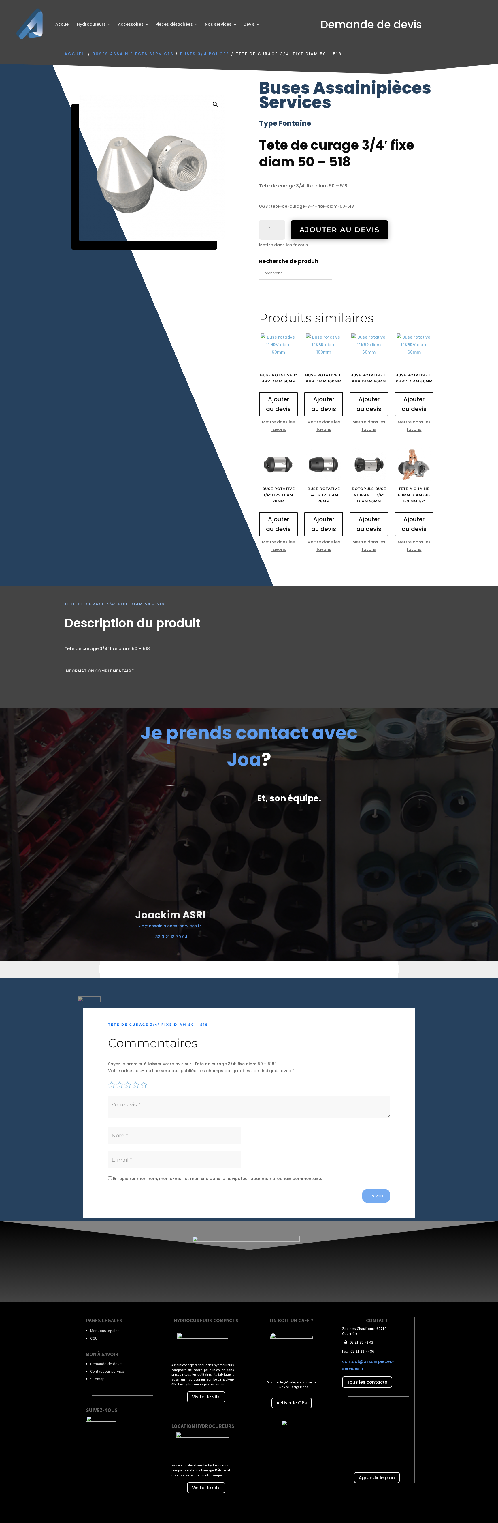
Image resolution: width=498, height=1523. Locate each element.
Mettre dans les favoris (283, 245)
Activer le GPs (291, 1403)
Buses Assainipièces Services (133, 54)
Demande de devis (106, 1363)
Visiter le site (206, 1397)
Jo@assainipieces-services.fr (170, 926)
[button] (215, 104)
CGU (93, 1338)
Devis (249, 24)
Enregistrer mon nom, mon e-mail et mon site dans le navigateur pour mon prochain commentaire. (217, 1178)
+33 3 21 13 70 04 (170, 937)
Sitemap (97, 1378)
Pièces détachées (174, 24)
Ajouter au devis (339, 230)
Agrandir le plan (377, 1478)
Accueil (63, 24)
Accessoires (131, 24)
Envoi (376, 1196)
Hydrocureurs (91, 24)
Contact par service (107, 1371)
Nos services (218, 24)
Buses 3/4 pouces (204, 54)
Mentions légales (105, 1330)
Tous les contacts (367, 1382)
